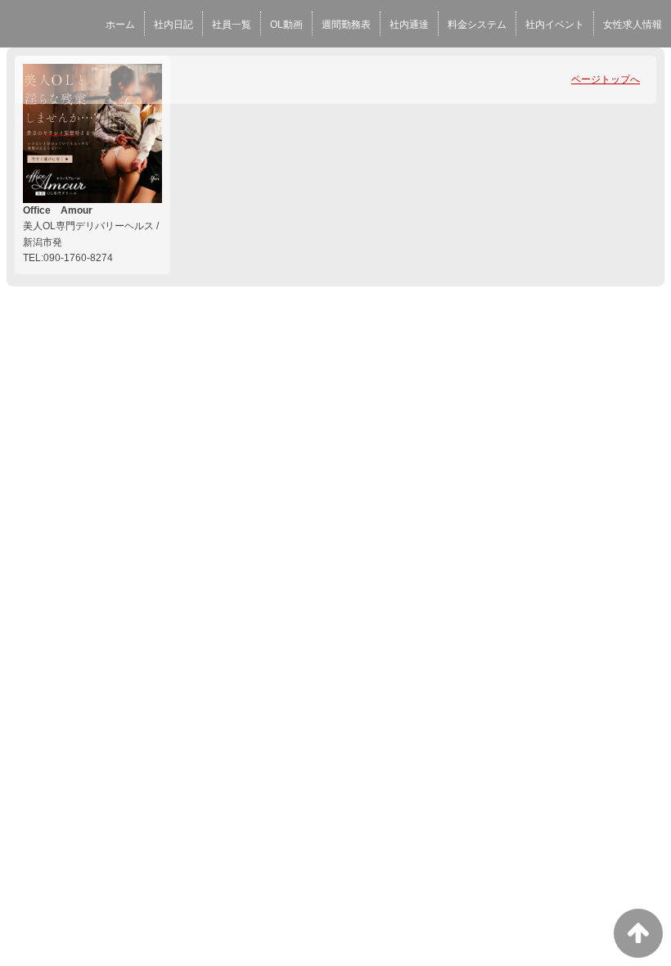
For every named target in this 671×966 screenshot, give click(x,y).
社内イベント (554, 24)
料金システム (477, 24)
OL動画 (286, 24)
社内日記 (173, 24)
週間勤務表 (346, 24)
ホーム (120, 24)
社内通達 (409, 24)
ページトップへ (605, 79)
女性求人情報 (632, 24)
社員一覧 (231, 24)
